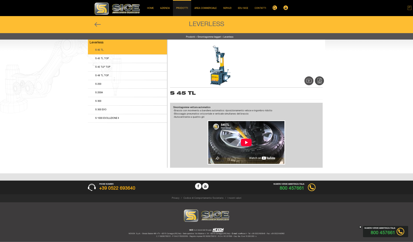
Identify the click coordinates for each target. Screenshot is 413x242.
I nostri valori (234, 198)
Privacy (175, 198)
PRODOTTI (182, 8)
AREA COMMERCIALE (205, 8)
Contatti (260, 8)
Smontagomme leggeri (209, 37)
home (150, 8)
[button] (409, 8)
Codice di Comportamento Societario (203, 198)
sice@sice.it (242, 234)
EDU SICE (243, 8)
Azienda (165, 8)
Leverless (228, 37)
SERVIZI (227, 8)
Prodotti (190, 37)
